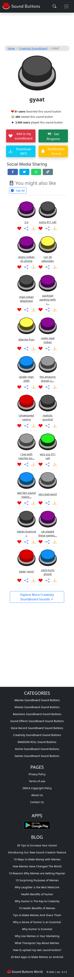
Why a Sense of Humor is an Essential (37, 922)
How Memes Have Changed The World (37, 866)
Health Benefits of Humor (37, 894)
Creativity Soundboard (33, 48)
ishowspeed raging (26, 417)
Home (11, 48)
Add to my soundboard (23, 136)
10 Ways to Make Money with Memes (37, 859)
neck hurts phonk (47, 572)
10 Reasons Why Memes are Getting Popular (37, 873)
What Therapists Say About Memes (37, 943)
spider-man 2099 (26, 379)
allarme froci (26, 339)
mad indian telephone (26, 299)
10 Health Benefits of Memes (37, 908)
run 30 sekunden (47, 259)
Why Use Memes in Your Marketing (37, 936)
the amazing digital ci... (48, 379)
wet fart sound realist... (26, 495)
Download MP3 (23, 151)
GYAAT (55, 48)
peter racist (26, 571)
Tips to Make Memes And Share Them (37, 915)
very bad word (48, 494)
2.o (26, 222)
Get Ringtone (53, 136)
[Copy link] (48, 172)
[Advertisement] (37, 28)
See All (20, 190)
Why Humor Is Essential (37, 929)
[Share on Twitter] (24, 172)
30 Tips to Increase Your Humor (37, 845)
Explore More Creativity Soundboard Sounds (37, 597)
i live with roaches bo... (26, 456)
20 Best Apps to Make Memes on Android (37, 957)
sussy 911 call (47, 222)
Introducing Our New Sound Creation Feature (37, 852)
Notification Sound (56, 151)
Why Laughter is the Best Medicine (37, 887)
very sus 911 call (48, 456)
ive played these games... (47, 533)
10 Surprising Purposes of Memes (37, 880)
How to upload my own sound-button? (37, 950)
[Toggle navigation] (66, 6)
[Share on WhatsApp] (36, 172)
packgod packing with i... (47, 299)
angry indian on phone (26, 259)
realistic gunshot (47, 417)
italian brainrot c (26, 533)
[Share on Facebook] (13, 172)
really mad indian (47, 340)
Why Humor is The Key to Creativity (37, 901)
